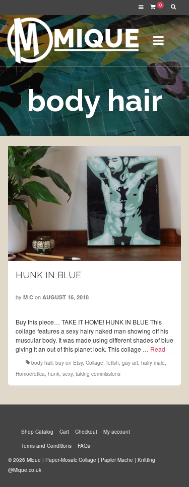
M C (28, 297)
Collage (94, 362)
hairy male (153, 362)
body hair (41, 362)
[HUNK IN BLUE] (94, 203)
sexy (67, 373)
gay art (130, 362)
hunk (53, 373)
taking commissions (98, 373)
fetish (112, 362)
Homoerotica (30, 373)
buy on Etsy (69, 362)
